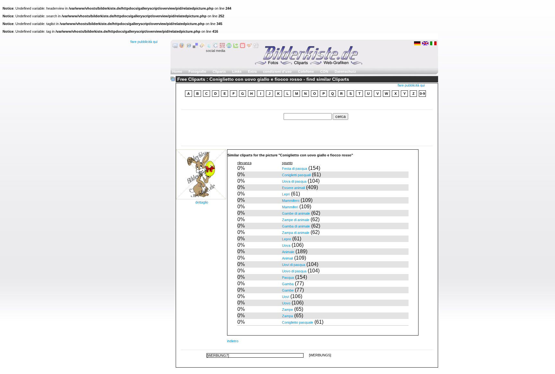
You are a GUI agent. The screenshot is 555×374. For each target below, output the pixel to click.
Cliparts (219, 71)
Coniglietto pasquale (297, 322)
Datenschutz (345, 71)
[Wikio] (202, 47)
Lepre (286, 239)
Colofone (306, 71)
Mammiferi (290, 207)
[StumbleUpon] (229, 47)
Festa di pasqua (294, 168)
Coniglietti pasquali (296, 175)
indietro (232, 341)
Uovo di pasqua (294, 271)
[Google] (215, 47)
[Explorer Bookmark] (188, 47)
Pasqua (288, 277)
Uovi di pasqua (293, 265)
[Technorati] (235, 47)
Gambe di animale (296, 213)
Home (177, 71)
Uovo (286, 303)
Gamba (288, 284)
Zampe (287, 310)
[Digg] (256, 47)
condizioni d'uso (277, 71)
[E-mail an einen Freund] (175, 47)
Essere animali (293, 188)
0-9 (422, 94)
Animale (288, 252)
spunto (287, 163)
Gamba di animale (296, 226)
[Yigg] (249, 47)
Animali (287, 258)
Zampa (287, 316)
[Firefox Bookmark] (181, 47)
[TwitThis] (208, 47)
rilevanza (244, 163)
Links (237, 71)
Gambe (288, 290)
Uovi (285, 297)
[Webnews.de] (242, 47)
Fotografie (197, 71)
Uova (286, 245)
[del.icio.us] (195, 47)
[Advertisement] (307, 104)
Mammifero (290, 201)
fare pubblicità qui (143, 42)
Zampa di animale (295, 233)
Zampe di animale (295, 220)
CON (324, 71)
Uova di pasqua (294, 181)
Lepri (286, 194)
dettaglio (201, 202)
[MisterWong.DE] (222, 47)
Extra (252, 71)
